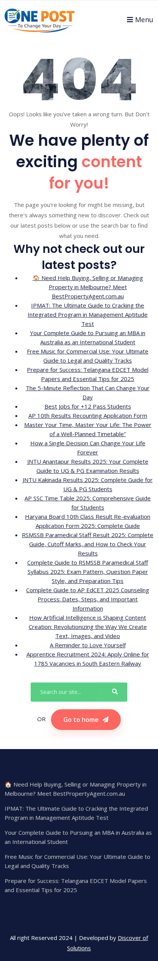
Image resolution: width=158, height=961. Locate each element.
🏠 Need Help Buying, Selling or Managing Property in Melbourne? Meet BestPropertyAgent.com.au (88, 287)
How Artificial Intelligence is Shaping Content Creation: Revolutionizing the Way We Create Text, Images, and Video (88, 627)
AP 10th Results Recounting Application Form (87, 415)
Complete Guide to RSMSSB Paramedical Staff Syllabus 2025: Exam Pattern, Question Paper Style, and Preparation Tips (87, 572)
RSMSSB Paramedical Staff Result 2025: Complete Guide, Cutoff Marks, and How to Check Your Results (87, 544)
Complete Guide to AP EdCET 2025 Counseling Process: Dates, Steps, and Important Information (87, 599)
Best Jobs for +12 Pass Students (87, 406)
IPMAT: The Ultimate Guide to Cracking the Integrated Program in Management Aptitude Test (88, 314)
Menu (144, 19)
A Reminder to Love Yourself (88, 645)
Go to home (81, 719)
